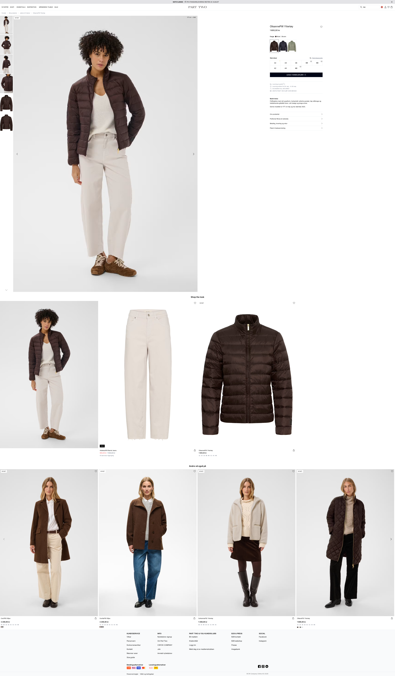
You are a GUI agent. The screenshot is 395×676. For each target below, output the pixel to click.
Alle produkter (13, 13)
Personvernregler (132, 674)
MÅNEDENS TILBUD (46, 7)
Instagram (263, 641)
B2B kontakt (236, 637)
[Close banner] (391, 1)
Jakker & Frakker (25, 13)
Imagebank (235, 649)
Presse (234, 645)
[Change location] (381, 7)
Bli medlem (193, 637)
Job (158, 649)
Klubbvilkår (193, 641)
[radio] (275, 63)
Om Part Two (162, 641)
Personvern (131, 641)
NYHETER (5, 7)
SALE (56, 7)
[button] (296, 114)
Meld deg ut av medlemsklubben (201, 649)
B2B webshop (236, 641)
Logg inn (192, 645)
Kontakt (130, 649)
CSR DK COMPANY (164, 645)
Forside (4, 13)
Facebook (263, 637)
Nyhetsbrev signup (164, 637)
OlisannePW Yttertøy (39, 13)
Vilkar (129, 637)
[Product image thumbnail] (6, 24)
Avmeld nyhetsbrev (164, 653)
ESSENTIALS (21, 7)
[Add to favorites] (321, 27)
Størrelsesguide (317, 58)
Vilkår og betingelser (147, 674)
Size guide (131, 657)
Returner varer (132, 653)
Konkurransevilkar (134, 645)
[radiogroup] (296, 65)
